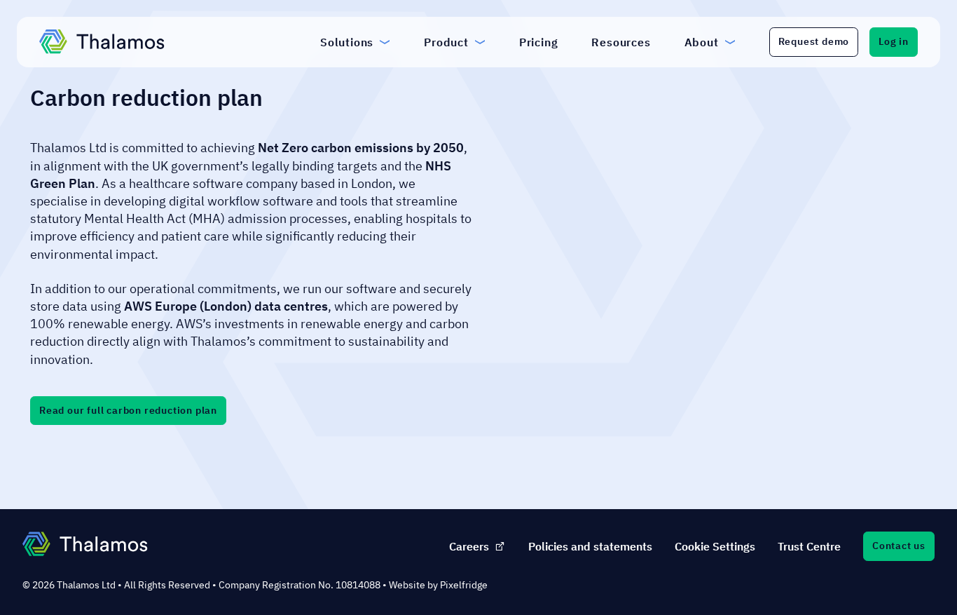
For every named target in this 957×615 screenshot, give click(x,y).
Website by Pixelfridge (438, 585)
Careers (469, 546)
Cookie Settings (715, 546)
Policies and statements (590, 546)
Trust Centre (809, 546)
